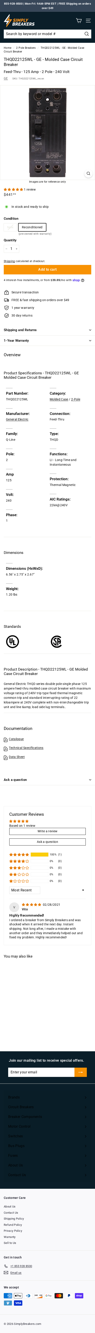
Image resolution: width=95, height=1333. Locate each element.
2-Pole (75, 399)
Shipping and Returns (20, 330)
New (10, 227)
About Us (10, 1206)
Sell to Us (10, 1243)
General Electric (17, 419)
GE (6, 78)
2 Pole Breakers (26, 47)
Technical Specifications (26, 748)
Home (7, 47)
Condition (11, 219)
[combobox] (47, 34)
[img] (32, 904)
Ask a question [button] (47, 842)
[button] (14, 189)
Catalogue (16, 739)
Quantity (10, 240)
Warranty (10, 1237)
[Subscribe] (80, 1072)
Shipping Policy (14, 1218)
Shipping (9, 261)
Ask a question (15, 780)
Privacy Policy (13, 1230)
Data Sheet (17, 757)
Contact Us (11, 1212)
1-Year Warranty (16, 341)
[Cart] (79, 20)
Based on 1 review (22, 825)
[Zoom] (88, 173)
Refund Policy (13, 1224)
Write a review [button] (48, 831)
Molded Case (59, 399)
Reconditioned (32, 228)
